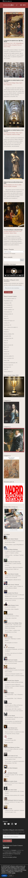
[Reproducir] (5, 275)
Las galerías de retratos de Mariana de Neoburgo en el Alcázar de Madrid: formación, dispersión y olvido (14, 686)
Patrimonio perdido (8, 356)
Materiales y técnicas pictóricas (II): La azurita (14, 795)
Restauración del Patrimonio (9, 362)
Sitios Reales (6, 367)
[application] (14, 271)
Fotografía (6, 329)
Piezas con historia (7, 358)
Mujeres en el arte (7, 345)
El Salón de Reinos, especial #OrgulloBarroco (14, 544)
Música (5, 349)
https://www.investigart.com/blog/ (10, 857)
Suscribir (8, 292)
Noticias (5, 351)
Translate (13, 253)
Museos (5, 347)
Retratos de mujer (7, 365)
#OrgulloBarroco (19, 43)
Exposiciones (6, 233)
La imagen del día (7, 338)
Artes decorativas (7, 307)
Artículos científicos (8, 309)
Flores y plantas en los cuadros (10, 327)
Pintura (8, 46)
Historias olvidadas (7, 45)
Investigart (7, 43)
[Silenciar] (20, 275)
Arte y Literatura (7, 305)
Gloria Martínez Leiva (10, 184)
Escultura (6, 323)
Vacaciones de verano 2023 (10, 740)
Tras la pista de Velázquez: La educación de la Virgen (13, 229)
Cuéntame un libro (7, 314)
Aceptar (4, 875)
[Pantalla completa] (22, 275)
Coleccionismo (7, 311)
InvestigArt (14, 850)
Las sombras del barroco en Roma (12, 615)
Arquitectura (9, 84)
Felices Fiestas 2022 (9, 742)
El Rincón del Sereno (8, 320)
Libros (5, 340)
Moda (5, 342)
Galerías (5, 331)
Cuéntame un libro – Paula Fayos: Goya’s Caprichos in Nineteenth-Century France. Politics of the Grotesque (13, 626)
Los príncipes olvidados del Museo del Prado (14, 682)
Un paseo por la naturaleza (10, 607)
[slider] (12, 275)
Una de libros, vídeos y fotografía (12, 609)
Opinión (11, 233)
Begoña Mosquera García (10, 231)
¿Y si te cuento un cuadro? (9, 298)
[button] (14, 271)
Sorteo (5, 369)
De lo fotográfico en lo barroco (11, 642)
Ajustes (10, 875)
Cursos (5, 316)
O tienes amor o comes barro (11, 618)
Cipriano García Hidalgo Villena (12, 83)
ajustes (13, 873)
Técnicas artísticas (7, 371)
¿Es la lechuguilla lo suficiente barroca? (13, 579)
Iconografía (14, 45)
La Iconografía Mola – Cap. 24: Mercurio (13, 698)
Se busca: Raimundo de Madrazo (11, 729)
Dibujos (5, 318)
